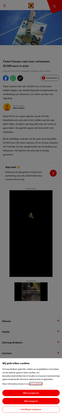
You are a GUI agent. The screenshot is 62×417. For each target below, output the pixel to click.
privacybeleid (36, 383)
